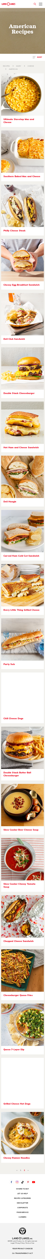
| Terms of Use (29, 1243)
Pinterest (28, 1182)
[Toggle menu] (40, 4)
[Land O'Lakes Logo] (9, 4)
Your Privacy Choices (22, 1249)
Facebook (11, 1182)
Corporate (22, 1208)
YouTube (33, 1182)
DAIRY (18, 66)
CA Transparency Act (22, 1253)
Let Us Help (22, 1193)
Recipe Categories (22, 1198)
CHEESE (31, 66)
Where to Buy (22, 1189)
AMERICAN (13, 69)
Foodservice (22, 1212)
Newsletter (22, 1203)
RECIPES (6, 66)
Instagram (17, 1182)
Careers (22, 1217)
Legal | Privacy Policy (17, 1243)
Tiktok (22, 1182)
